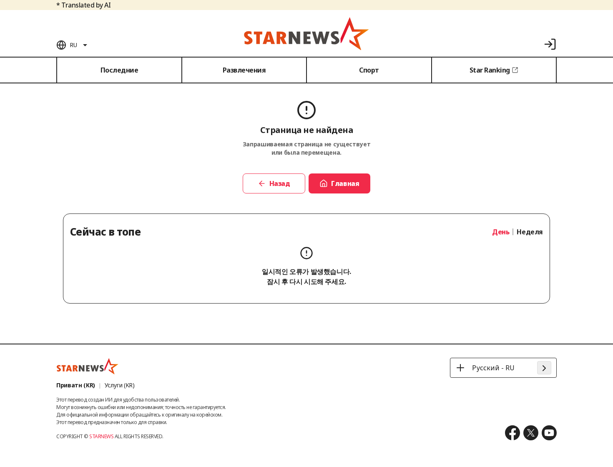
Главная (345, 183)
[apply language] (544, 367)
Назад (279, 183)
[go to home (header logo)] (306, 33)
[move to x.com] (530, 432)
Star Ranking (490, 70)
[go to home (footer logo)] (87, 366)
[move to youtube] (549, 432)
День (500, 231)
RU (73, 45)
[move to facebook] (512, 432)
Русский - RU (493, 367)
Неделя (530, 231)
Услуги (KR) (120, 385)
